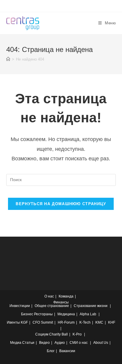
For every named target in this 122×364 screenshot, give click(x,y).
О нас (49, 296)
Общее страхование (52, 306)
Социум (41, 334)
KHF (111, 322)
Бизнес (27, 314)
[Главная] (8, 59)
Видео (44, 343)
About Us (100, 343)
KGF (24, 322)
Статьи (28, 343)
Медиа (15, 343)
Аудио (59, 343)
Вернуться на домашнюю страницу (61, 204)
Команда (66, 296)
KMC (99, 322)
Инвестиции (19, 306)
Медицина (66, 314)
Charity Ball (58, 334)
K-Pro (77, 334)
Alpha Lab (88, 314)
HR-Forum (66, 322)
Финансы (61, 302)
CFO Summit (43, 322)
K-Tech (85, 322)
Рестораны (43, 314)
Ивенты (13, 322)
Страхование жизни (90, 306)
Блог (50, 351)
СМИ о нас (79, 343)
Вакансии (67, 351)
